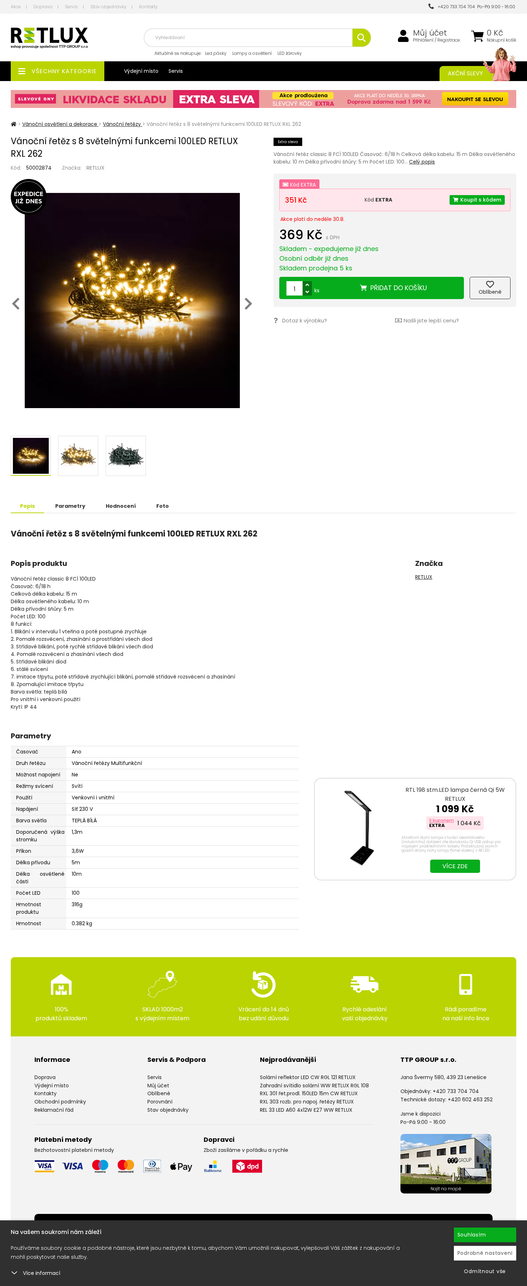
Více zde (455, 866)
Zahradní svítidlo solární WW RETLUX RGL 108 (314, 1085)
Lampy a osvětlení (252, 53)
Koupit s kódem (480, 199)
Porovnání (159, 1101)
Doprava (42, 7)
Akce (16, 7)
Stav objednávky (108, 7)
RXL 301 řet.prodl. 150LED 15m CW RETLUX (309, 1093)
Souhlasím (471, 1234)
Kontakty (148, 7)
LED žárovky (289, 53)
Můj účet (430, 33)
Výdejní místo (141, 71)
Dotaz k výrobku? (304, 320)
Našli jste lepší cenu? (431, 320)
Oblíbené (158, 1093)
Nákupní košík (501, 40)
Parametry (70, 506)
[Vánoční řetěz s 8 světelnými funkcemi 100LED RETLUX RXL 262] (132, 300)
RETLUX (95, 167)
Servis (71, 7)
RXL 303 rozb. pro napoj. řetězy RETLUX (307, 1101)
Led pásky (216, 53)
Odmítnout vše (485, 1271)
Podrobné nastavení (485, 1253)
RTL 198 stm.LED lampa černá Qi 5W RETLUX (455, 794)
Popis (27, 506)
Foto (162, 506)
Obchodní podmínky (60, 1101)
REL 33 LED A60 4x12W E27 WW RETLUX (306, 1110)
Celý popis (422, 161)
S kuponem (441, 820)
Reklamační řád (53, 1110)
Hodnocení (121, 506)
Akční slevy (465, 73)
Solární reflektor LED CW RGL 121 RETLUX (308, 1077)
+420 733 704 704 (455, 7)
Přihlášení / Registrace (436, 40)
